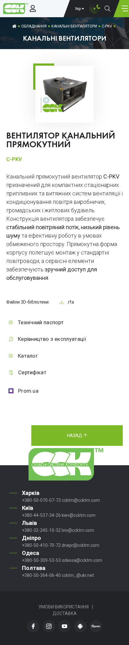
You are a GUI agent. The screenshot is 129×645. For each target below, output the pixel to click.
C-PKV (107, 26)
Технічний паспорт (41, 322)
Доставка (65, 613)
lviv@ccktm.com (78, 530)
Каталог (28, 356)
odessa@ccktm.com (82, 560)
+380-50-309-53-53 (41, 560)
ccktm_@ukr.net (78, 575)
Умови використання (64, 606)
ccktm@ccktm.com (81, 500)
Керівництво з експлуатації (52, 339)
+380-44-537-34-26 (41, 515)
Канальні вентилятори (74, 26)
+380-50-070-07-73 (41, 500)
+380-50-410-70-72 (41, 545)
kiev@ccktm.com (78, 515)
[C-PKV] (64, 112)
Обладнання (34, 26)
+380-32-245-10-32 (41, 530)
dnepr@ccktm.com (80, 545)
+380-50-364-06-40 (41, 575)
